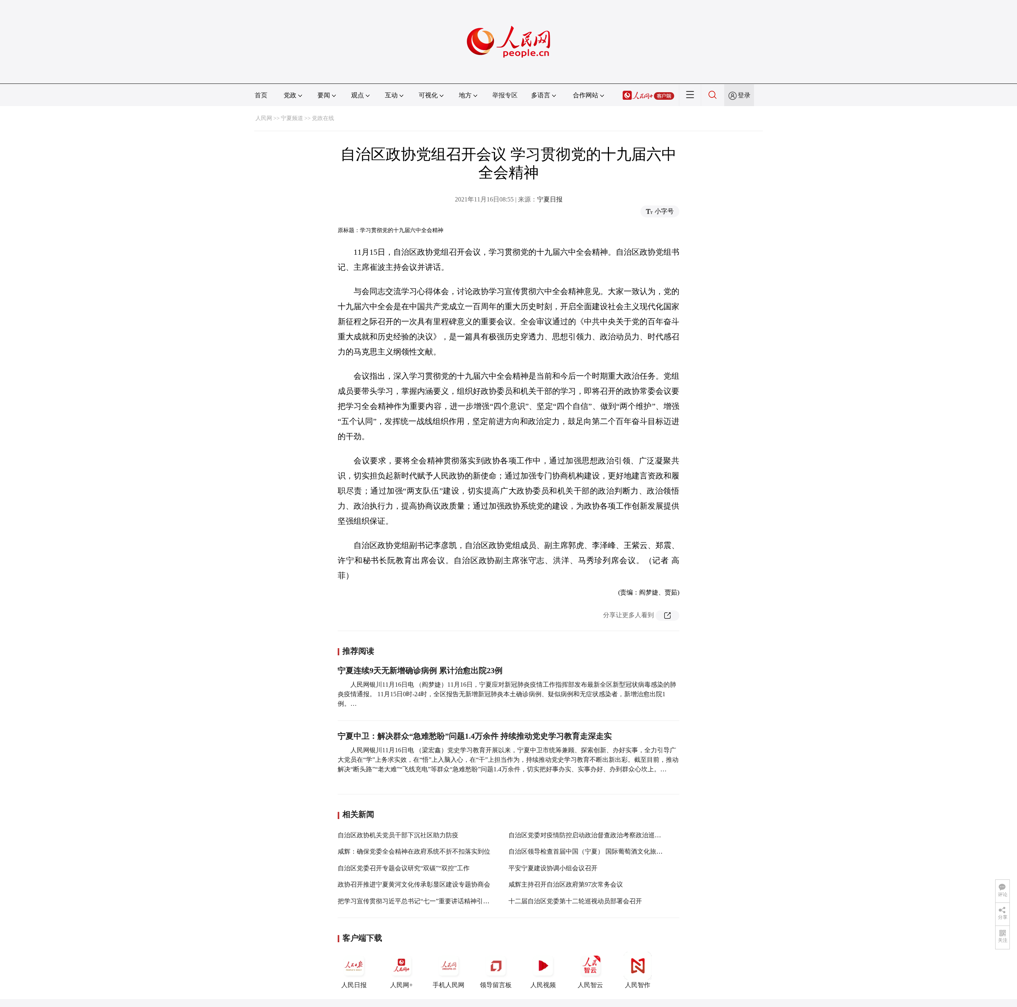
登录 (744, 95)
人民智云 (590, 985)
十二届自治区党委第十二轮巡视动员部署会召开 (575, 901)
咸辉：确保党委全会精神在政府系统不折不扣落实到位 (414, 851)
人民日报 (354, 985)
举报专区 (505, 95)
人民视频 (543, 985)
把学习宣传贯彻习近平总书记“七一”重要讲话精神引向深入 (420, 901)
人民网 (263, 118)
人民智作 (637, 985)
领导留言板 (496, 985)
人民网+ (401, 985)
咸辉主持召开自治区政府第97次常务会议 (565, 884)
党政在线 (323, 118)
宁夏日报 (550, 199)
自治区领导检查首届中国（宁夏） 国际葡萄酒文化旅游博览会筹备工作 (607, 851)
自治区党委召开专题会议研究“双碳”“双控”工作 (404, 868)
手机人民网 (448, 985)
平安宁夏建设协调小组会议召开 (552, 868)
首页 (261, 95)
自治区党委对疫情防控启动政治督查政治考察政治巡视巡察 (591, 835)
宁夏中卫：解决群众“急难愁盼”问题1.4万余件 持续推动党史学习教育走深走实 (475, 736)
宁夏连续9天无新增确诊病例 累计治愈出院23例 (420, 670)
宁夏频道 (292, 118)
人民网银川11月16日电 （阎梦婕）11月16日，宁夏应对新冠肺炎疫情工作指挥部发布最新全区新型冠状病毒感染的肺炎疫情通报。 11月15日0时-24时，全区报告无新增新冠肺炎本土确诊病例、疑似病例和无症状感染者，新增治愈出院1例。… (507, 694)
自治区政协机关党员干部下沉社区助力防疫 (398, 835)
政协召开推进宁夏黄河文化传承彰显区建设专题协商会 (414, 884)
